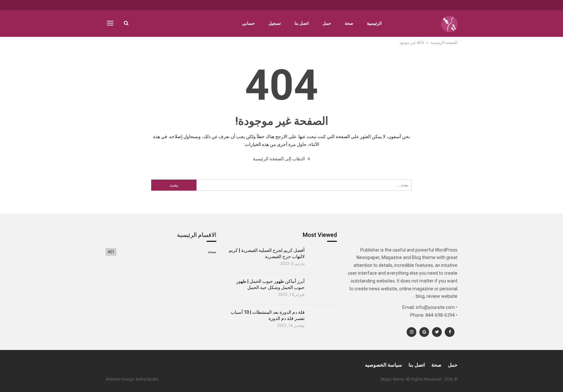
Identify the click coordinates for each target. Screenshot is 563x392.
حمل (327, 23)
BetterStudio (147, 379)
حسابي (248, 23)
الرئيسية (374, 23)
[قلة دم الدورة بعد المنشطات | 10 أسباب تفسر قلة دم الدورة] (323, 320)
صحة (349, 23)
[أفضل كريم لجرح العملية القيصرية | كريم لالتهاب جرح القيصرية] (323, 258)
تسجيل (274, 23)
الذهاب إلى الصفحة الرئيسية (279, 158)
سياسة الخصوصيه (383, 365)
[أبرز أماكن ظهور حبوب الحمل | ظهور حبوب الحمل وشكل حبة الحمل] (323, 289)
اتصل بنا (302, 23)
